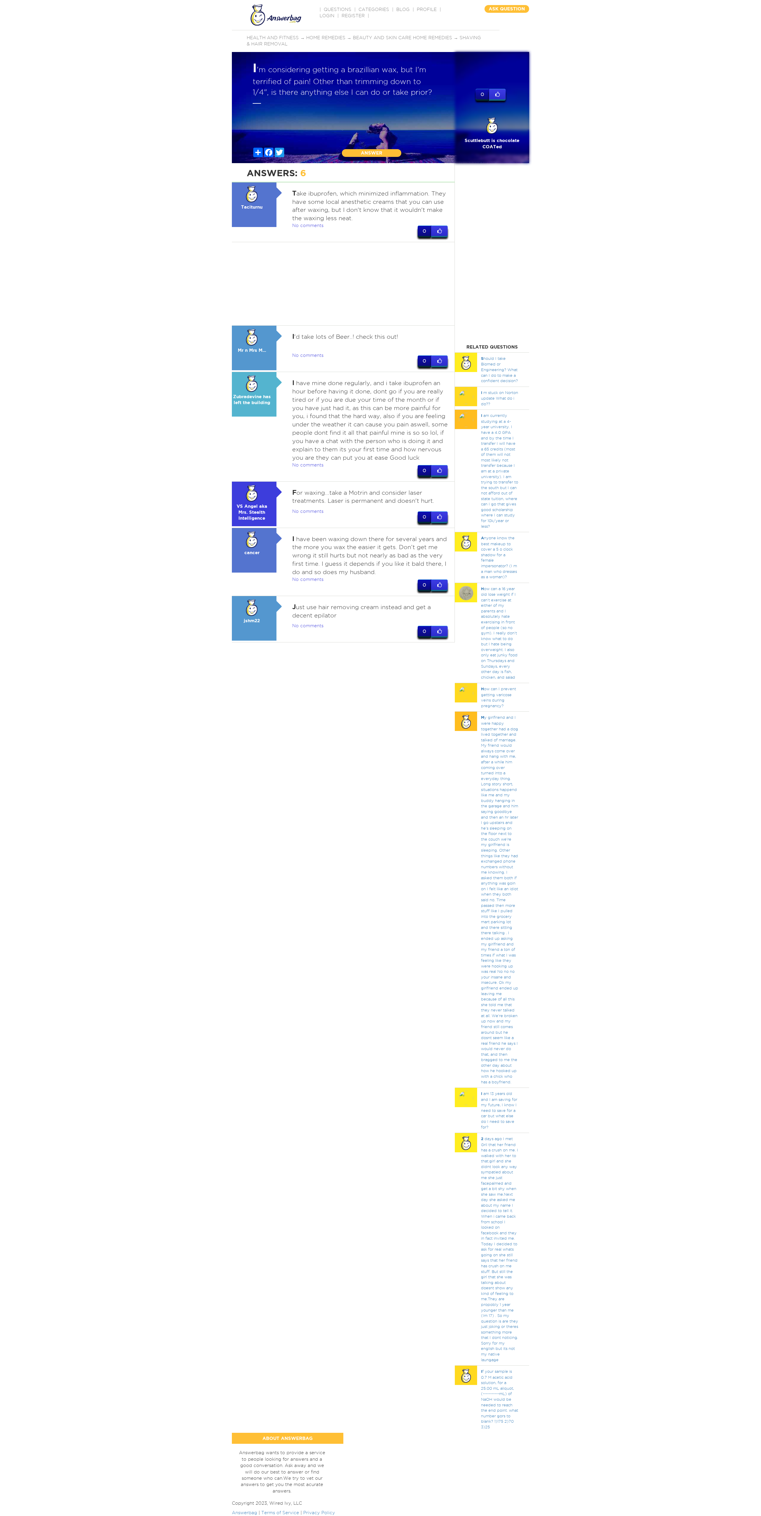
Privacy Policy (319, 1512)
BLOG (403, 9)
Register (353, 15)
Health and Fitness (273, 37)
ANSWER (371, 152)
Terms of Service (280, 1512)
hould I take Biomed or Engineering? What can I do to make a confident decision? (499, 369)
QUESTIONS (337, 9)
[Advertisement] (343, 283)
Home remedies (325, 37)
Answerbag (244, 1512)
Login (327, 15)
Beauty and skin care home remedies (402, 37)
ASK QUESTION (507, 8)
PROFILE (427, 9)
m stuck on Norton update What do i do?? (499, 398)
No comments (307, 225)
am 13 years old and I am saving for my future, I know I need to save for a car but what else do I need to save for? (499, 1110)
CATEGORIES (374, 9)
